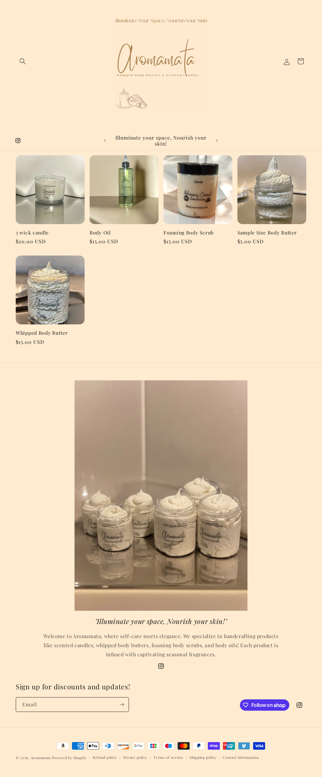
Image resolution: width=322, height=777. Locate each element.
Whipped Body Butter (42, 333)
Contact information (241, 757)
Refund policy (105, 757)
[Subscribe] (122, 704)
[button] (23, 61)
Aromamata (41, 757)
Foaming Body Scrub (189, 232)
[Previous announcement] (105, 140)
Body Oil (100, 232)
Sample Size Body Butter (267, 232)
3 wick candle (32, 232)
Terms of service (168, 757)
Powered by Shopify (69, 757)
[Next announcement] (217, 140)
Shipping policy (203, 757)
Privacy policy (135, 757)
